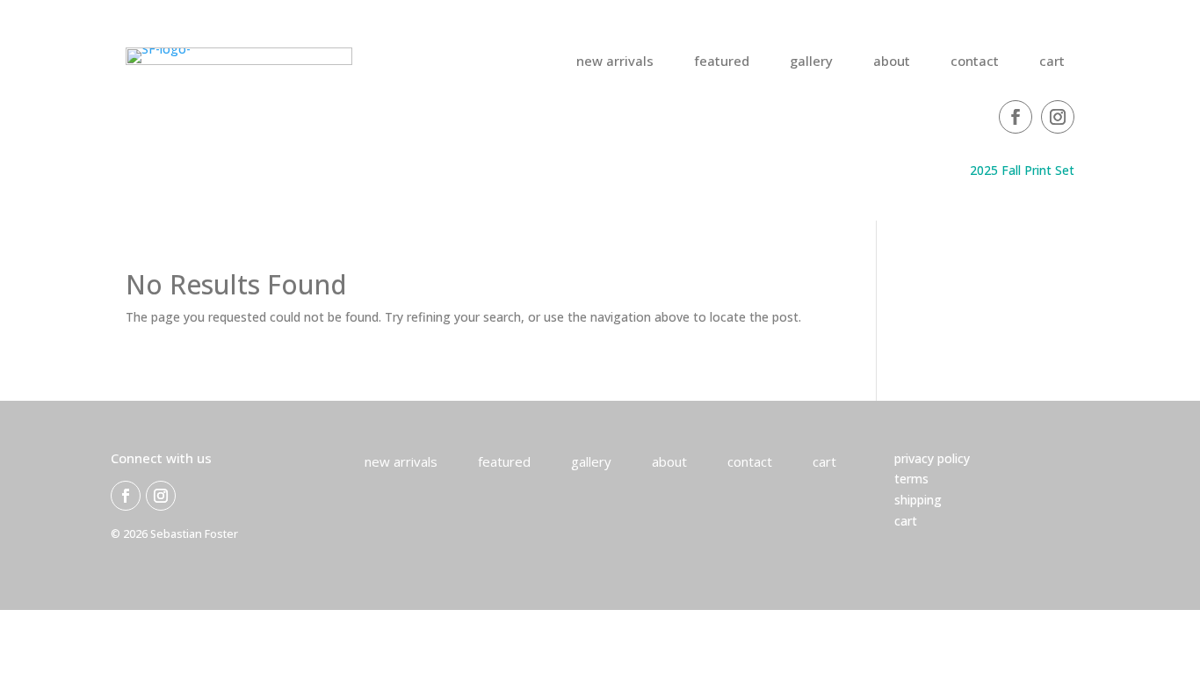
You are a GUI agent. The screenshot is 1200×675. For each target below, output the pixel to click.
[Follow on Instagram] (1057, 117)
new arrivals (615, 61)
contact (975, 61)
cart (1052, 61)
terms (911, 478)
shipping (918, 499)
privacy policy (932, 458)
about (891, 61)
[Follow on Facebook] (1015, 117)
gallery (811, 61)
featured (721, 61)
